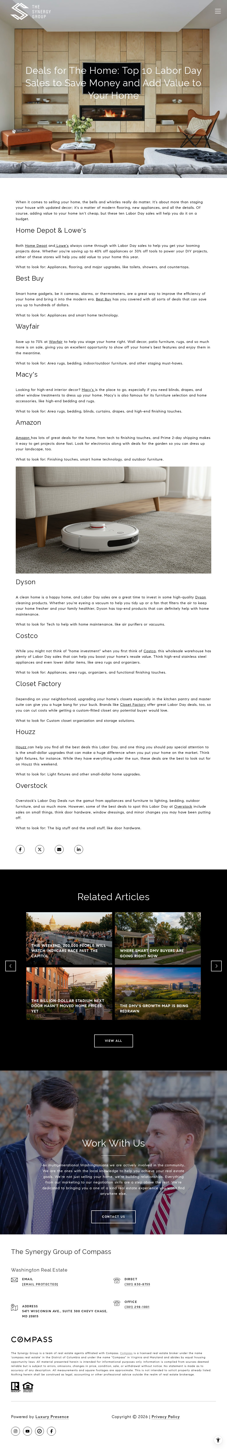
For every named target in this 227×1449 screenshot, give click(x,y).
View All (113, 1041)
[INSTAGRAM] (15, 1431)
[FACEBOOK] (51, 1431)
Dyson (200, 597)
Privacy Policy (166, 1416)
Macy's (88, 390)
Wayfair (56, 342)
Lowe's (63, 246)
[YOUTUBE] (27, 1431)
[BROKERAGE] (39, 1431)
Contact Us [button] (113, 1217)
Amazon (23, 438)
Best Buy (103, 299)
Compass (126, 1353)
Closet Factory (133, 704)
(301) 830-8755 (137, 1284)
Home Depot (36, 246)
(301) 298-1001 (137, 1307)
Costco (150, 651)
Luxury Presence (52, 1416)
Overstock (183, 806)
